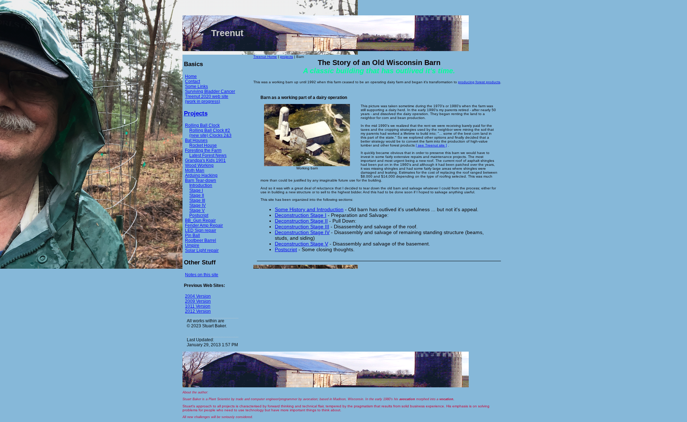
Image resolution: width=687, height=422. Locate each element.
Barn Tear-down (200, 180)
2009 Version (198, 301)
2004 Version (198, 296)
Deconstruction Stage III (302, 226)
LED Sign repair (200, 230)
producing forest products (479, 82)
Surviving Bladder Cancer (210, 91)
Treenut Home (265, 57)
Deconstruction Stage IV (302, 232)
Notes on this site (201, 274)
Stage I (196, 190)
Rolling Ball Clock (202, 125)
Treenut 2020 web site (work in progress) (206, 99)
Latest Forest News (207, 155)
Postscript (198, 215)
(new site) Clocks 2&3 (210, 135)
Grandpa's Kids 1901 (205, 160)
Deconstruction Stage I (300, 215)
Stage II (196, 195)
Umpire (192, 245)
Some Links (196, 86)
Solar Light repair (202, 250)
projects (286, 57)
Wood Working (199, 165)
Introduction (200, 185)
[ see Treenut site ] (431, 145)
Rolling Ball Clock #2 (209, 130)
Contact (192, 81)
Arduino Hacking (201, 175)
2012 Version (198, 311)
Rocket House (203, 145)
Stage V (197, 210)
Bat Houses (196, 140)
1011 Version (197, 306)
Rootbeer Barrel (200, 240)
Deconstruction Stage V (301, 244)
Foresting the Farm (203, 150)
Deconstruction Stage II (301, 221)
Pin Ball (192, 235)
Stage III (197, 200)
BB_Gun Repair (200, 220)
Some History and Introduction (309, 209)
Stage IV (197, 205)
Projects (196, 113)
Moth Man (194, 170)
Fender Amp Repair (204, 225)
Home (191, 76)
